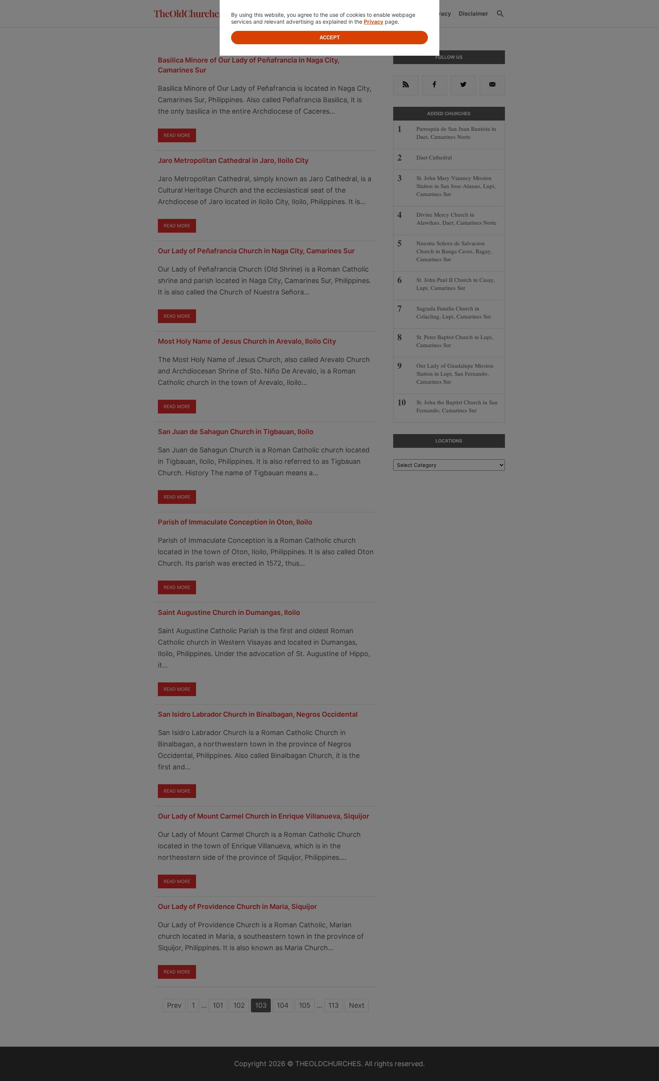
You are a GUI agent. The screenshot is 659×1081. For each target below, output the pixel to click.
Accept (330, 37)
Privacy (373, 21)
